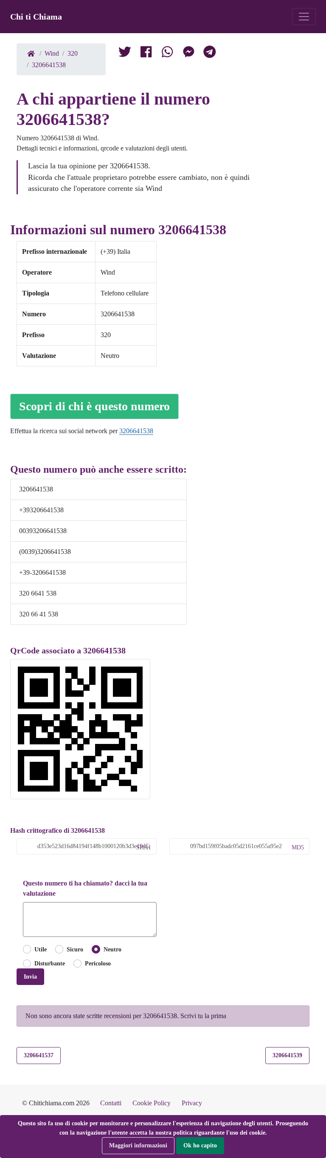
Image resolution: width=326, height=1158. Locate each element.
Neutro (112, 949)
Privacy (192, 1103)
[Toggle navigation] (304, 16)
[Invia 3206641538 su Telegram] (209, 53)
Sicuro (75, 949)
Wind (52, 53)
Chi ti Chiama (36, 16)
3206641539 (287, 1055)
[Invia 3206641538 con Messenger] (188, 53)
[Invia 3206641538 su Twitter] (167, 53)
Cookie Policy (151, 1103)
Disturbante (49, 963)
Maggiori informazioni (138, 1145)
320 (72, 53)
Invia (30, 976)
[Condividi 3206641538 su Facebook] (146, 53)
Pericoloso (98, 963)
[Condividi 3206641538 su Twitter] (124, 53)
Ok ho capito (200, 1145)
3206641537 (38, 1055)
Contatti (110, 1103)
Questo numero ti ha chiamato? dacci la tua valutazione (85, 888)
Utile (40, 949)
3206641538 (49, 64)
